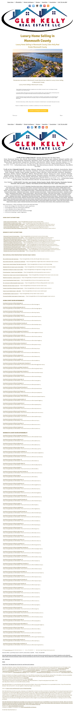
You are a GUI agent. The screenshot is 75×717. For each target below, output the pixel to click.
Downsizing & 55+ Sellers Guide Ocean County (13, 225)
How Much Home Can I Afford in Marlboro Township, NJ (15, 555)
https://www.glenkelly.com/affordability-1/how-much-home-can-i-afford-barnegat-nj (21, 304)
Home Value (10, 2)
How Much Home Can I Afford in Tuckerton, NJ (13, 427)
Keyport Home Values (28, 193)
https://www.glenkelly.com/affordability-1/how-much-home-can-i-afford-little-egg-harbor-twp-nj (24, 364)
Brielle (14, 170)
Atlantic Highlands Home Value (23, 187)
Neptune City (52, 173)
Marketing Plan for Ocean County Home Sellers (13, 267)
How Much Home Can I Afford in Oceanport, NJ (13, 587)
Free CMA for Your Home (57, 179)
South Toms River (41, 162)
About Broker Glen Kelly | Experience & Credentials (14, 261)
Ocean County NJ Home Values (10, 221)
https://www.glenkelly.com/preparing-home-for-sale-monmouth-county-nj (44, 240)
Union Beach (18, 176)
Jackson (47, 159)
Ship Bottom (33, 162)
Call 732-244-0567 (62, 2)
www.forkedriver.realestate (65, 671)
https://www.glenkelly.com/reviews (16, 705)
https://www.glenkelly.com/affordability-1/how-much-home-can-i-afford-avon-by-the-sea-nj (23, 456)
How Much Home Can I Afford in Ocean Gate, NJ (13, 379)
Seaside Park (25, 162)
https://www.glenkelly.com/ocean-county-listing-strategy (39, 264)
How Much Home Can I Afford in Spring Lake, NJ (13, 619)
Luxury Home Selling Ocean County (11, 227)
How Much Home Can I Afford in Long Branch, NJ (13, 543)
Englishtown (35, 170)
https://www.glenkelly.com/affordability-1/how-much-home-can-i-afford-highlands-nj (21, 508)
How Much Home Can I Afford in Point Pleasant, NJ (14, 391)
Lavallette (67, 159)
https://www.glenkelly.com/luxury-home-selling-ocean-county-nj (34, 227)
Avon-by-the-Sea (64, 169)
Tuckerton (64, 162)
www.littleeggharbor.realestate (19, 672)
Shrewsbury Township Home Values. (16, 200)
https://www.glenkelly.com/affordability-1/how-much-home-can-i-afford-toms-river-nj (21, 424)
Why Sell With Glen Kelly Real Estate (10, 259)
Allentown (39, 169)
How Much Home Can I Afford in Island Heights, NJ (14, 339)
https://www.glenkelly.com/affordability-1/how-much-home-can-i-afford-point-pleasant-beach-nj (24, 396)
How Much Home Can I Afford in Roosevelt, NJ (13, 595)
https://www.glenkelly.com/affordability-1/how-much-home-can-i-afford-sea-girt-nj (21, 608)
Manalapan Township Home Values (33, 194)
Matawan (18, 173)
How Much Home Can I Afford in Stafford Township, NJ (15, 415)
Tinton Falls (11, 176)
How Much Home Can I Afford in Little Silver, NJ (13, 535)
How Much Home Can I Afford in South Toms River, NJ (14, 411)
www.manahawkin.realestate (33, 669)
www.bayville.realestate (13, 669)
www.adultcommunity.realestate (44, 672)
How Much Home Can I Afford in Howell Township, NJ (14, 515)
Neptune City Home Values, (15, 197)
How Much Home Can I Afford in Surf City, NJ (12, 419)
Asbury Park (46, 169)
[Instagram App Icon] (37, 6)
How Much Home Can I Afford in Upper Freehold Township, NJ (16, 635)
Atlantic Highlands (54, 169)
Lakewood (61, 159)
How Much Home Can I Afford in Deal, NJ (12, 475)
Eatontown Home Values (55, 189)
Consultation (52, 2)
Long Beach (14, 160)
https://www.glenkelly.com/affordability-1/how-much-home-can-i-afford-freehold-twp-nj (22, 500)
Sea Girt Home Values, (53, 199)
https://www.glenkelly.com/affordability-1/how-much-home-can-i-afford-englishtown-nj (22, 484)
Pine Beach (53, 160)
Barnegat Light (46, 157)
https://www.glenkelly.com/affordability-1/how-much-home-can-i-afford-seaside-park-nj (22, 404)
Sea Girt (23, 175)
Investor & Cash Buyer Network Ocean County (13, 288)
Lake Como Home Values (40, 193)
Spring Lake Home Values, (32, 200)
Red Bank (69, 173)
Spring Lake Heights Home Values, (48, 200)
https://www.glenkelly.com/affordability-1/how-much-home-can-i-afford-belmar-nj (21, 460)
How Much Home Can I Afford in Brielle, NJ (12, 467)
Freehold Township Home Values (60, 190)
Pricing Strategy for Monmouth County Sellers (14, 237)
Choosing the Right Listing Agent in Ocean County (14, 296)
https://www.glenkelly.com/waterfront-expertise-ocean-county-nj (36, 277)
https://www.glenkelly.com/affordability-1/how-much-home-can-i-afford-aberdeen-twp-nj (22, 436)
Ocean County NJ (31, 157)
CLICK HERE (26, 677)
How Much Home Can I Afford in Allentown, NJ (13, 443)
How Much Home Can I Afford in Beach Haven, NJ (13, 315)
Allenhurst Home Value (49, 186)
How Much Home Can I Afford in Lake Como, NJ (13, 531)
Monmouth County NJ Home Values (11, 236)
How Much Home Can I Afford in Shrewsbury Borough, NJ (15, 611)
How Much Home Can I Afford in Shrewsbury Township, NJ (15, 615)
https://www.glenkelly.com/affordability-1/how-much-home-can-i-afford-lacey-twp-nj (21, 348)
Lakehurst (55, 159)
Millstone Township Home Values (49, 196)
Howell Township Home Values (55, 192)
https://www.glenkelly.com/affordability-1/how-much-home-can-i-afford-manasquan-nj (22, 552)
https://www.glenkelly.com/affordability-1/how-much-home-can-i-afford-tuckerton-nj (21, 428)
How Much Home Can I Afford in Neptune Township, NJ (15, 579)
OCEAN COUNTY (18, 182)
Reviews (38, 2)
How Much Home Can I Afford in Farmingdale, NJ (13, 491)
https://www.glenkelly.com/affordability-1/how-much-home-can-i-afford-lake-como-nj (21, 532)
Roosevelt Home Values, (17, 199)
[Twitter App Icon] (33, 6)
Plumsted (59, 160)
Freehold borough (57, 170)
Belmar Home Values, (54, 187)
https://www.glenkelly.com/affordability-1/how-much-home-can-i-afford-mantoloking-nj (22, 376)
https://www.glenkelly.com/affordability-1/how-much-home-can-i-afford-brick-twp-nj (21, 328)
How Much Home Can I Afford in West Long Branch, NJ (15, 643)
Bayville (25, 159)
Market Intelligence (29, 2)
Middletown (25, 173)
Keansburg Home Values (16, 193)
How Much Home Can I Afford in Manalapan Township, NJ (15, 547)
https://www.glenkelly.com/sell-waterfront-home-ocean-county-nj (40, 224)
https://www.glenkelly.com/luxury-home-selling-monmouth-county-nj (39, 243)
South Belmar (52, 175)
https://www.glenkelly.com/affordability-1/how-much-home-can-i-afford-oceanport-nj (21, 588)
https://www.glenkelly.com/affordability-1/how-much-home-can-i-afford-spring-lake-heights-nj (23, 624)
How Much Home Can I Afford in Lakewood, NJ (13, 355)
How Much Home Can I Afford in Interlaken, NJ (13, 519)
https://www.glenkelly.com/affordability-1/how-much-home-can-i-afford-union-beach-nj (22, 632)
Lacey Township (32, 182)
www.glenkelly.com (9, 650)
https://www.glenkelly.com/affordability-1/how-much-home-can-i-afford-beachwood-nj (22, 320)
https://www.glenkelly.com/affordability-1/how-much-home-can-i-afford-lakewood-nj (21, 356)
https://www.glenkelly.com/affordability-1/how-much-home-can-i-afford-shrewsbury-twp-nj (23, 616)
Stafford (48, 162)
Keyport (38, 172)
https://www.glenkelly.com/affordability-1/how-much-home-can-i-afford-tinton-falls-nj (21, 628)
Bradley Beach (8, 170)
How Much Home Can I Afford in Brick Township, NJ (14, 327)
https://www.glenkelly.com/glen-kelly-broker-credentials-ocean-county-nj (42, 261)
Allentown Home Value (62, 186)
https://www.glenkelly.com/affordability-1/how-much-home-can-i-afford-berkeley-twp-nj (22, 324)
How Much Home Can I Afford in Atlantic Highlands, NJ (15, 451)
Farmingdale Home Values (27, 190)
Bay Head (53, 157)
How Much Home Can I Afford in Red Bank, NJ (13, 591)
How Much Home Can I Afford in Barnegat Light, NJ (14, 307)
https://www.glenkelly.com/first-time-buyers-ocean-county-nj (42, 228)
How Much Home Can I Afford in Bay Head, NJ (13, 311)
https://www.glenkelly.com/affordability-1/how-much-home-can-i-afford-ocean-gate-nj (22, 380)
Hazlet (6, 172)
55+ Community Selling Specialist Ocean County (13, 283)
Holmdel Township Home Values (38, 192)
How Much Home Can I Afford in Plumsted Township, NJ (15, 387)
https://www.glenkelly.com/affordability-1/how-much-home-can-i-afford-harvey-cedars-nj (22, 336)
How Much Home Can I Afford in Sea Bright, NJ (13, 603)
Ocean (40, 160)
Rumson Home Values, (29, 199)
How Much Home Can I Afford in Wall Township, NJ (14, 639)
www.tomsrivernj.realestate (8, 671)
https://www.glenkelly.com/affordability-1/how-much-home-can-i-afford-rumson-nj (21, 600)
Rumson (12, 175)
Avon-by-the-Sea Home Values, (40, 187)
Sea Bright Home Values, (41, 199)
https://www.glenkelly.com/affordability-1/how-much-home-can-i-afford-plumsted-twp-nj (22, 388)
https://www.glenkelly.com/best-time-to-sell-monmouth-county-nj (37, 239)
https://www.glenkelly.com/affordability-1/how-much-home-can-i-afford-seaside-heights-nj (22, 400)
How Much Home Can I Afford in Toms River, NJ (13, 423)
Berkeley (17, 159)
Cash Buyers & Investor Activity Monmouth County (15, 248)
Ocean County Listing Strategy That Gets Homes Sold (14, 264)
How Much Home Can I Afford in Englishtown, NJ (13, 483)
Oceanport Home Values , (61, 197)
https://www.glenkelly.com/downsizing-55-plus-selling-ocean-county (39, 225)
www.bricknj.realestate (46, 671)
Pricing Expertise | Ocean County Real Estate (12, 272)
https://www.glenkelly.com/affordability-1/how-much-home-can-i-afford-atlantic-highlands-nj (23, 452)
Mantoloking (35, 160)
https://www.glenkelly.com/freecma (28, 707)
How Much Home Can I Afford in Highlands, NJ (13, 507)
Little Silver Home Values (54, 193)
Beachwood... (62, 183)
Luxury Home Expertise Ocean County (11, 280)
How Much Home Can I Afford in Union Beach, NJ (13, 631)
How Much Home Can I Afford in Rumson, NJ (12, 599)
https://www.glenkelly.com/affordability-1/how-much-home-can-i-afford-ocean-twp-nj (21, 584)
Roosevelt (6, 175)
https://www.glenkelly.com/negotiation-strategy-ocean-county (37, 269)
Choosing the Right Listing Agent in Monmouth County (15, 249)
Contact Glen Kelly (52, 172)
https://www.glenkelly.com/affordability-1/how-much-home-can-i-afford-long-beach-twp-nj (22, 368)
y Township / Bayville (45, 182)
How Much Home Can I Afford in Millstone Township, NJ (15, 567)
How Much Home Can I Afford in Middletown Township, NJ (15, 563)
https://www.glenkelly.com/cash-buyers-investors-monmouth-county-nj (43, 248)
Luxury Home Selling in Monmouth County (13, 243)
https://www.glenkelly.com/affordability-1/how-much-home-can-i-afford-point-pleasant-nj (22, 392)
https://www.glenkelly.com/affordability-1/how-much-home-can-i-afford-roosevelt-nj (21, 596)
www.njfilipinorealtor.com (66, 672)
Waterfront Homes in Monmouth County (13, 241)
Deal (24, 170)
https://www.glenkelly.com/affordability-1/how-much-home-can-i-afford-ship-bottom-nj (22, 408)
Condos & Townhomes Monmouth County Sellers (14, 245)
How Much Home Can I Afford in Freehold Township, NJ (15, 499)
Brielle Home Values (14, 189)
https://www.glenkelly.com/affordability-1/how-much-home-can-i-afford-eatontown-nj (22, 480)
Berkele (38, 182)
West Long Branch (43, 176)
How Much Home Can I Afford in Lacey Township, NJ (14, 347)
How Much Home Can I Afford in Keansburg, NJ (13, 523)
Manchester (20, 160)
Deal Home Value (43, 189)
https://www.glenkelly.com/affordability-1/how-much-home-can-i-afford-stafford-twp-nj (22, 416)
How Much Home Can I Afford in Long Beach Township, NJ (15, 367)
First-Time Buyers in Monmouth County (12, 247)
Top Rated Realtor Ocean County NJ (10, 293)
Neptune (46, 173)
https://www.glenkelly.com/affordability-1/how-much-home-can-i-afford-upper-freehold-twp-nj (23, 636)
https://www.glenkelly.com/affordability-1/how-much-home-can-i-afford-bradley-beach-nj (22, 464)
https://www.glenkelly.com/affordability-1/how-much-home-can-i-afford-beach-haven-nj (22, 316)
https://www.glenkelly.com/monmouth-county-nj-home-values (34, 236)
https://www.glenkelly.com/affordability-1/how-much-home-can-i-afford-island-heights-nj (22, 340)
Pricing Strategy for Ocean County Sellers (12, 223)
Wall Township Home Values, (45, 201)
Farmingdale (48, 170)
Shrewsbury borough (31, 175)
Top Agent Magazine (59, 165)
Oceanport (63, 173)
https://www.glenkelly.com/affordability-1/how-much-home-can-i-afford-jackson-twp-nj (22, 344)
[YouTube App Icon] (44, 6)
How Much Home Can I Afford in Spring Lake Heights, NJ (15, 623)
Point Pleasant (65, 160)
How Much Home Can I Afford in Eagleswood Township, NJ (15, 331)
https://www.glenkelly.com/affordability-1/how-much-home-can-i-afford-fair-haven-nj (21, 488)
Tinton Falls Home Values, (63, 200)
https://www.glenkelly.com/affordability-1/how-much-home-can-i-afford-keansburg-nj (21, 524)
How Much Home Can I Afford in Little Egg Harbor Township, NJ (16, 363)
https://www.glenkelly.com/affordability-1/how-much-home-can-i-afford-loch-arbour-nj (22, 540)
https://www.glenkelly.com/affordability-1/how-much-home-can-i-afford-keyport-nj (21, 528)
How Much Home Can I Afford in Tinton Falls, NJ (13, 627)
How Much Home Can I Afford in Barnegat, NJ (13, 303)
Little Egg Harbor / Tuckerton (24, 183)
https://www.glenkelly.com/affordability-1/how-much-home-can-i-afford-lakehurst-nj (21, 352)
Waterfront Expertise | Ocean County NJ (11, 277)
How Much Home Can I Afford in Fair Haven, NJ (13, 487)
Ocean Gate (46, 160)
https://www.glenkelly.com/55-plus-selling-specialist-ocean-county (39, 283)
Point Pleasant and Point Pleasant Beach (41, 183)
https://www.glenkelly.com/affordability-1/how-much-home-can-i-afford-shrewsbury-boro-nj (23, 612)
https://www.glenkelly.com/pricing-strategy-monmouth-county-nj (39, 237)
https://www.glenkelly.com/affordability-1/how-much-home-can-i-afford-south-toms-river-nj (23, 412)
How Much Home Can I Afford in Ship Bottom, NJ (13, 407)
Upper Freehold (26, 176)
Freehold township (67, 170)
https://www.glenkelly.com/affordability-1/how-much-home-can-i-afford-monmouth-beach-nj (23, 572)
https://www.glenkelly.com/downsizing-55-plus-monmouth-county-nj (42, 244)
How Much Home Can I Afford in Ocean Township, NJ (14, 583)
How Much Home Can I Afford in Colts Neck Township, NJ (15, 471)
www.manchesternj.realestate (29, 671)
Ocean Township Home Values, (47, 197)
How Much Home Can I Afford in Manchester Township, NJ (15, 371)
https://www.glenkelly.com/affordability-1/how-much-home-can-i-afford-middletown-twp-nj (23, 564)
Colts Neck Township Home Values (29, 189)
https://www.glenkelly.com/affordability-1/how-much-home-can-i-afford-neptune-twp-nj (22, 580)
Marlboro (13, 173)
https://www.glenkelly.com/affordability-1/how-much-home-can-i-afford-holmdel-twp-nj (22, 512)
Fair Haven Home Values (14, 190)
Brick (21, 159)
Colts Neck (19, 170)
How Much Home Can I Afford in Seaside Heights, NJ (14, 399)
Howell (22, 172)
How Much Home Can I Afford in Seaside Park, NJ (13, 403)
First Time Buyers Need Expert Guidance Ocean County (15, 228)
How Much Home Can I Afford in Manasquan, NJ (13, 551)
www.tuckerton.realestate (53, 669)
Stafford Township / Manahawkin (59, 182)
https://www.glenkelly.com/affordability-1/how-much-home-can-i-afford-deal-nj (20, 476)
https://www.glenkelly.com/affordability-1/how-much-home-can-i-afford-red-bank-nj (21, 592)
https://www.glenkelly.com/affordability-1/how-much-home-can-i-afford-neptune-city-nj (22, 576)
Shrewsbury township (42, 175)
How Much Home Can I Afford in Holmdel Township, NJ (15, 511)
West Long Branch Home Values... (61, 201)
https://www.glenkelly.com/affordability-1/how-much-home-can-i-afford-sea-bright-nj (21, 604)
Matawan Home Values (15, 196)
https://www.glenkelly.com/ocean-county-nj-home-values (30, 221)
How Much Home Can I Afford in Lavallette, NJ (13, 359)
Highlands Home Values (23, 192)
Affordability (19, 2)
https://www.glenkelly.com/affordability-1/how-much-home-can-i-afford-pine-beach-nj (22, 384)
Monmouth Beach (38, 173)
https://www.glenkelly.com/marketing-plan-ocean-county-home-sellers (40, 267)
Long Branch (61, 172)
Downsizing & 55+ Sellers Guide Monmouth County (15, 244)
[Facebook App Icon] (30, 6)
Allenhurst (33, 169)
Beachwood (11, 159)
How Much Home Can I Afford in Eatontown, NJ (13, 479)
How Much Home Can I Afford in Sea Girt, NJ (12, 607)
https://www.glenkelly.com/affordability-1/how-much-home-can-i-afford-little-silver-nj (21, 536)
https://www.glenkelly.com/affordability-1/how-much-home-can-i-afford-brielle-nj (20, 468)
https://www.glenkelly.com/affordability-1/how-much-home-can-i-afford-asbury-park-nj (22, 448)
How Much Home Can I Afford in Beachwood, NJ (13, 319)
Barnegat (39, 157)
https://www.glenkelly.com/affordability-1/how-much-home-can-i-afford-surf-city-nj (21, 420)
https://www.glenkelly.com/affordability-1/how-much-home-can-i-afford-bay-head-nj (21, 312)
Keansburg (33, 172)
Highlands (11, 172)
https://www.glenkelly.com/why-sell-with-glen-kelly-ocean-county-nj (34, 259)
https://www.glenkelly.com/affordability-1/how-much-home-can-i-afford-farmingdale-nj (22, 492)
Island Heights (40, 159)
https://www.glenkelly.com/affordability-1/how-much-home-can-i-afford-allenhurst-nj (21, 440)
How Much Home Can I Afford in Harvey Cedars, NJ (14, 335)
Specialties (44, 2)
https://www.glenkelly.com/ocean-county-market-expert (34, 291)
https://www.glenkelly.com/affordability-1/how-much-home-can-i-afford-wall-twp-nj (21, 640)
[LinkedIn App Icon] (41, 6)
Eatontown (28, 170)
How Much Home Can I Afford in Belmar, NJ (12, 459)
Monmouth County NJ (18, 169)
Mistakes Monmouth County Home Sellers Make (14, 251)
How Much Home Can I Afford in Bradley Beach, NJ (14, 463)
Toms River (58, 162)
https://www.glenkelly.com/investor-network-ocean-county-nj (38, 288)
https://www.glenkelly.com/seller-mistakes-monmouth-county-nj (40, 251)
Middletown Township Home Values (31, 196)
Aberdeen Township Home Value (34, 186)
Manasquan (7, 173)
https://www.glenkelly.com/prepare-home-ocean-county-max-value (43, 275)
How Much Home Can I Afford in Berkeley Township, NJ (15, 323)
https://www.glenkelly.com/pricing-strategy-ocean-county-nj (36, 223)
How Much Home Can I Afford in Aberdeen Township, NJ (15, 435)
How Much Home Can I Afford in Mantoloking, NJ (13, 375)
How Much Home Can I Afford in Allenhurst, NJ (13, 439)
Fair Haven (42, 170)
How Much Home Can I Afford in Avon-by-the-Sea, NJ (14, 455)
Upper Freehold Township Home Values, (27, 201)
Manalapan (68, 172)
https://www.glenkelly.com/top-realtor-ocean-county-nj (32, 293)
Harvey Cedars (32, 159)
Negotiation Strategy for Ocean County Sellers (13, 269)
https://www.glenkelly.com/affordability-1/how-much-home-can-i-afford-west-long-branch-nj (23, 644)
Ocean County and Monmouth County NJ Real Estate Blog (18, 688)
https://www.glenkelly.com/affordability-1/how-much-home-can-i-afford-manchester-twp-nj (23, 372)
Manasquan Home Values (49, 194)
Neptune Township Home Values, (30, 197)
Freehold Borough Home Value (43, 190)
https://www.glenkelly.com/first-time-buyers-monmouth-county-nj (36, 247)
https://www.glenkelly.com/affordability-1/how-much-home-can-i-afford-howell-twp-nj (22, 516)
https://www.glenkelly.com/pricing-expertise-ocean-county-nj (37, 272)
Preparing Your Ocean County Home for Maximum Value (15, 275)
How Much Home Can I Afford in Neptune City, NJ (13, 575)
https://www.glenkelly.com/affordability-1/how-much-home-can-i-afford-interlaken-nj (21, 520)
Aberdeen (27, 169)
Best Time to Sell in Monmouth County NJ (13, 239)
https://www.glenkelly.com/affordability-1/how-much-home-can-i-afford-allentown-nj (21, 444)
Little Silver (44, 172)
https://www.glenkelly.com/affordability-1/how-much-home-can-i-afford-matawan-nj (21, 560)
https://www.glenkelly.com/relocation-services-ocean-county (33, 285)
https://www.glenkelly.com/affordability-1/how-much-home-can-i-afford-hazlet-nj (20, 504)
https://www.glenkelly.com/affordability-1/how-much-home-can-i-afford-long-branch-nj (22, 544)
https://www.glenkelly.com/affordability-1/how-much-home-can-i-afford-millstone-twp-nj (22, 568)
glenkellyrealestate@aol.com (48, 676)
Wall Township (34, 176)
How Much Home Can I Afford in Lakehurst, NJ (13, 351)
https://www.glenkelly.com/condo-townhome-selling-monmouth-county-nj (43, 245)
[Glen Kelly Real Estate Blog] (48, 6)
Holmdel (17, 172)
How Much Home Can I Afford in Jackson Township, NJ (14, 343)
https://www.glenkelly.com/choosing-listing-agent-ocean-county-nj (40, 296)
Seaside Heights (17, 162)
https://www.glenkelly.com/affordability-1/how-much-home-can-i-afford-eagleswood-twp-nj (23, 332)
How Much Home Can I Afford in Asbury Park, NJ (13, 447)
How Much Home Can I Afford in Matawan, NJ (13, 559)
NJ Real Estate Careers (20, 165)
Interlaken (27, 172)
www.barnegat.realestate (63, 668)
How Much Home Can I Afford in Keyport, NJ (12, 527)
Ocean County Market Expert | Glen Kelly (12, 291)
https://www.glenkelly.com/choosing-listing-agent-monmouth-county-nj (44, 249)
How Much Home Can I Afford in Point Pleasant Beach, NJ (15, 395)
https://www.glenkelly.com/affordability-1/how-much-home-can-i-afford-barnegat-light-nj (22, 308)
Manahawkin (27, 160)
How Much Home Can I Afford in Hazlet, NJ (12, 503)
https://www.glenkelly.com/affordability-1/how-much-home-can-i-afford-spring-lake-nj (21, 620)
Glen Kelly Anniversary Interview (45, 165)
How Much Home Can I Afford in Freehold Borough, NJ (15, 495)
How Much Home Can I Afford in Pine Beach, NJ (13, 383)
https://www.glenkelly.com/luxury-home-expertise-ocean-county (35, 280)
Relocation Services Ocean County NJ (11, 285)
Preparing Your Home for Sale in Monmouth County (15, 240)
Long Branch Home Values (17, 194)
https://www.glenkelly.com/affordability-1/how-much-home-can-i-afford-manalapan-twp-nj (23, 548)
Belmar (70, 169)
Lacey (50, 159)
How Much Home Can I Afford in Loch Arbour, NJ (13, 539)
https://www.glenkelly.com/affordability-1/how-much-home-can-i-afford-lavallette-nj (21, 360)
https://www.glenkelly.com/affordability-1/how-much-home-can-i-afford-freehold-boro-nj (22, 496)
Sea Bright (17, 175)
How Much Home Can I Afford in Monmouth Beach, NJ (15, 571)
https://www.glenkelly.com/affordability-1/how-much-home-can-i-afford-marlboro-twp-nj (22, 556)
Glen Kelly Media (31, 165)
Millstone (31, 173)
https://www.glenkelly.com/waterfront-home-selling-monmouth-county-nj (39, 241)
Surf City (53, 162)
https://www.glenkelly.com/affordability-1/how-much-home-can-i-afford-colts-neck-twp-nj (22, 472)
